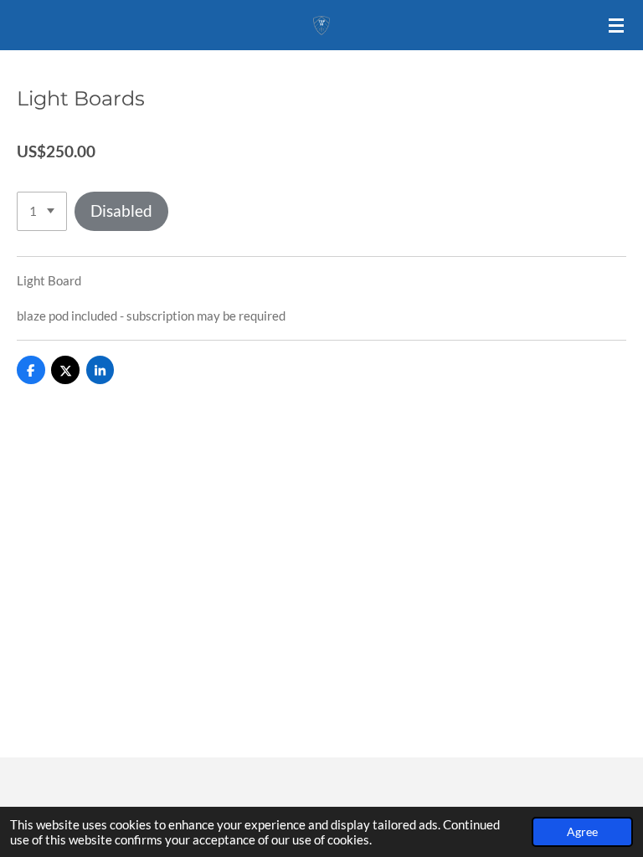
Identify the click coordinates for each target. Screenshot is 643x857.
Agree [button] (582, 832)
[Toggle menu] (616, 25)
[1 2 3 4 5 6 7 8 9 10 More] (42, 211)
